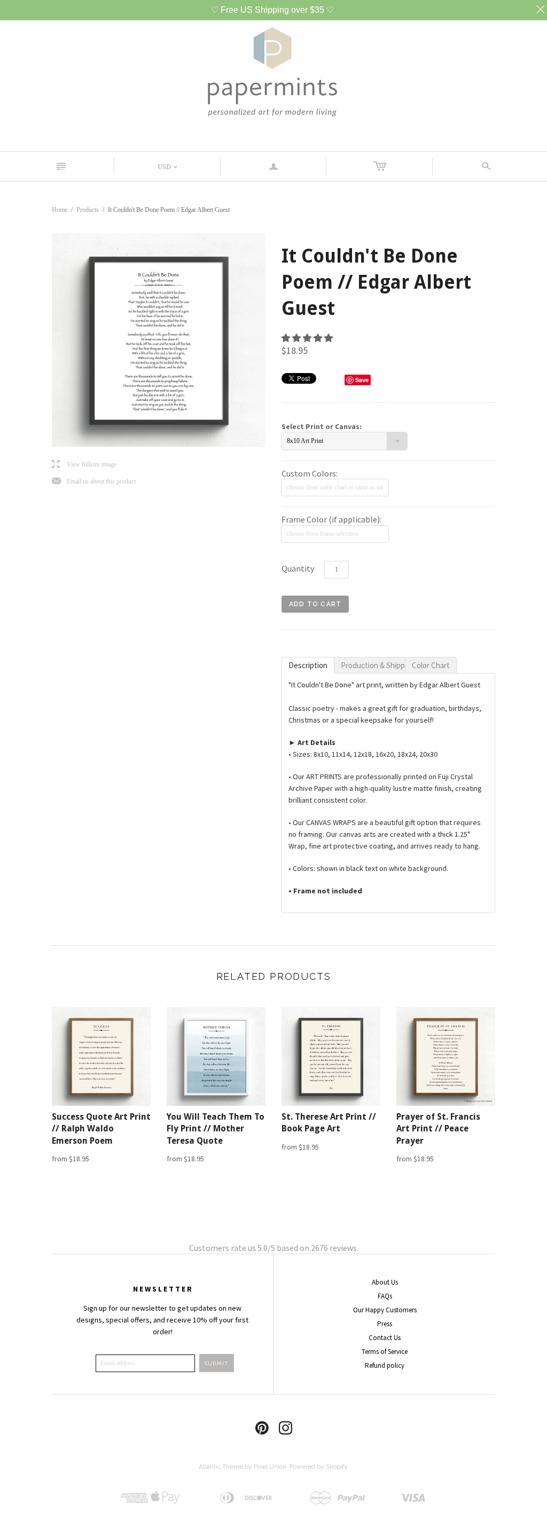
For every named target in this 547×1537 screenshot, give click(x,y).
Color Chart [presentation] (431, 665)
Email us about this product (94, 481)
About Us (385, 1282)
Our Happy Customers (385, 1309)
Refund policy (384, 1365)
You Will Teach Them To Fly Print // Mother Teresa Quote (215, 1129)
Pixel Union (270, 1466)
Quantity (298, 568)
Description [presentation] (307, 665)
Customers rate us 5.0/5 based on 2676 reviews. (273, 1247)
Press (384, 1323)
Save (362, 380)
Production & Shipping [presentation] (373, 665)
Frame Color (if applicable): (331, 519)
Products (87, 209)
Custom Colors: (310, 473)
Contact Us (385, 1337)
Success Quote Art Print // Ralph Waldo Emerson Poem (101, 1129)
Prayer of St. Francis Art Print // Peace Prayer (438, 1129)
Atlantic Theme (221, 1466)
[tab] (308, 665)
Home (59, 209)
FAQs (385, 1296)
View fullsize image (84, 464)
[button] (308, 337)
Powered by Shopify (318, 1466)
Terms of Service (385, 1351)
